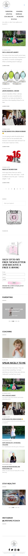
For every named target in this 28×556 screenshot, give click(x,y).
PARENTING (9, 11)
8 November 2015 (7, 440)
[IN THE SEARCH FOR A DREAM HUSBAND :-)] (14, 117)
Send (14, 282)
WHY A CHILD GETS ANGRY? (9, 395)
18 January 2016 (6, 88)
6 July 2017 (5, 360)
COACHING (19, 11)
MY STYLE (14, 19)
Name (4, 277)
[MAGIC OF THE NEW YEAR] (14, 156)
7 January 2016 (6, 129)
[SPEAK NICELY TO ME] (14, 348)
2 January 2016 (6, 167)
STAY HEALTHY (8, 16)
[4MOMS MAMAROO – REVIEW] (14, 77)
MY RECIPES (20, 16)
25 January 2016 (6, 50)
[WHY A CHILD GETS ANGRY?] (14, 38)
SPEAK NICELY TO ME (14, 363)
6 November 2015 (7, 464)
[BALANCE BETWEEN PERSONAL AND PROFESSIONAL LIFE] (14, 456)
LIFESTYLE (9, 14)
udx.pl (14, 555)
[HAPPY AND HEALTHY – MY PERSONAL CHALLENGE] (14, 432)
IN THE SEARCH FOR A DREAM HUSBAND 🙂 (14, 132)
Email (3, 272)
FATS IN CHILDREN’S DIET (17, 310)
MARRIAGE (19, 14)
